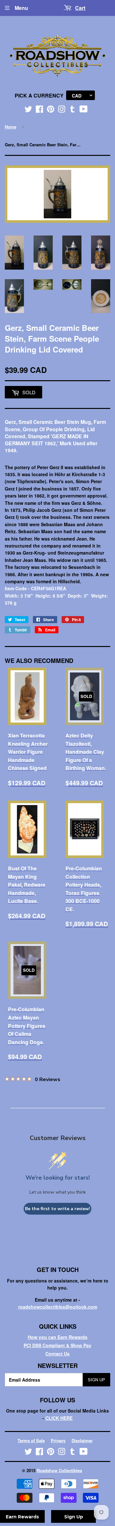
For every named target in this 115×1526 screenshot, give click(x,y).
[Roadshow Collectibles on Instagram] (61, 110)
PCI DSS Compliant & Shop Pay (57, 1345)
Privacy (58, 1440)
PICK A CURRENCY (39, 95)
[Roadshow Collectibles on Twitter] (28, 110)
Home (10, 127)
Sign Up (96, 1380)
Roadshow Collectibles (59, 1470)
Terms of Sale (31, 1440)
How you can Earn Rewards (58, 1337)
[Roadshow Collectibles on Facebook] (39, 110)
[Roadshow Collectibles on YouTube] (84, 110)
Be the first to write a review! (57, 1209)
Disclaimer (82, 1440)
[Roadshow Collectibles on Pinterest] (51, 110)
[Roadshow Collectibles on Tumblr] (72, 110)
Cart (80, 7)
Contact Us (57, 1353)
